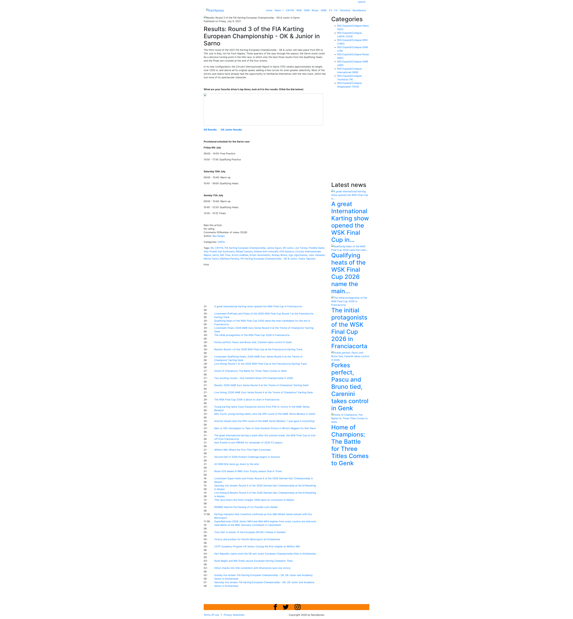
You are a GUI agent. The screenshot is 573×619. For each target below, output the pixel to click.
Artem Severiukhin (259, 255)
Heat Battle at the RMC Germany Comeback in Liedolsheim (247, 524)
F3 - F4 (333, 10)
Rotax (315, 10)
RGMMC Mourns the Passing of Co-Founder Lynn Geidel (246, 507)
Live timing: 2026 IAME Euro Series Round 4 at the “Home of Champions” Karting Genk (263, 392)
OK (212, 247)
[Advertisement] (276, 285)
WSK (299, 10)
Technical (345, 10)
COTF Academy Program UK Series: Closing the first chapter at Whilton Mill (257, 546)
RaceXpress (359, 10)
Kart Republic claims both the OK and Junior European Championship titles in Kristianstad (265, 553)
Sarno (215, 255)
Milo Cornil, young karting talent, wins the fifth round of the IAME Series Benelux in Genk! (264, 413)
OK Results (210, 129)
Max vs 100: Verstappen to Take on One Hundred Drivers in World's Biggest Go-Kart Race (265, 428)
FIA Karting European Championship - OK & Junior (268, 258)
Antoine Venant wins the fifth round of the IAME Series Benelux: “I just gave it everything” (264, 421)
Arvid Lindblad (240, 255)
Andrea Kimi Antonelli (266, 251)
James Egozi (274, 247)
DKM (306, 10)
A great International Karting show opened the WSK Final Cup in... (350, 221)
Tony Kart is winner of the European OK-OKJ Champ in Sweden (250, 532)
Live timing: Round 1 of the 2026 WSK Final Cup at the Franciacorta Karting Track (260, 363)
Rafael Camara (244, 251)
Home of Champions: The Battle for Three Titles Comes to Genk (250, 370)
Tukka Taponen (306, 258)
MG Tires (225, 255)
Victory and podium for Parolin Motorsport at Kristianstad (247, 539)
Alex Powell (210, 251)
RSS (339, 25)
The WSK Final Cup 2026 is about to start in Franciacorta (246, 399)
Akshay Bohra (279, 255)
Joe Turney (301, 247)
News (278, 10)
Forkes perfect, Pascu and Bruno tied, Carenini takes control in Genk (253, 342)
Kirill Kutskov (286, 251)
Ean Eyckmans (226, 251)
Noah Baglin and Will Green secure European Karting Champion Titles (253, 560)
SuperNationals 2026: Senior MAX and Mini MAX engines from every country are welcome (265, 521)
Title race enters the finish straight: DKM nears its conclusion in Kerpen (254, 499)
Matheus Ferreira (229, 258)
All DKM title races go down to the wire (236, 464)
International (347, 72)
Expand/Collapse (352, 25)
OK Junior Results (231, 129)
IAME (324, 10)
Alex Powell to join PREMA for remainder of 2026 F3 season (248, 442)
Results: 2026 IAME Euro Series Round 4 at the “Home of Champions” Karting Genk (261, 385)
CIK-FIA (290, 10)
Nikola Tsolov (211, 258)
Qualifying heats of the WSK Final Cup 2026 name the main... (348, 273)
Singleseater (348, 86)
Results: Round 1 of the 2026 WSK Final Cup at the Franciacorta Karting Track (258, 349)
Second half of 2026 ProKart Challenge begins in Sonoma (247, 456)
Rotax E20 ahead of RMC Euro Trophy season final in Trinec (248, 471)
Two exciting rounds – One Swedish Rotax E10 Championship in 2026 (253, 378)
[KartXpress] (215, 10)
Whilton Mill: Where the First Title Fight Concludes (242, 449)
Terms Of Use (211, 614)
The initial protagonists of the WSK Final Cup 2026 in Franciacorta (251, 335)
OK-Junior (288, 247)
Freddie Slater (316, 247)
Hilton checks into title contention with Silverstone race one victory (252, 567)
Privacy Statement (234, 614)
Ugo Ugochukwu (297, 255)
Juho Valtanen (317, 255)
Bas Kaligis (219, 235)
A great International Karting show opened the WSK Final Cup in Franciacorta (258, 306)
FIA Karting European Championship (245, 247)
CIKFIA (221, 241)
